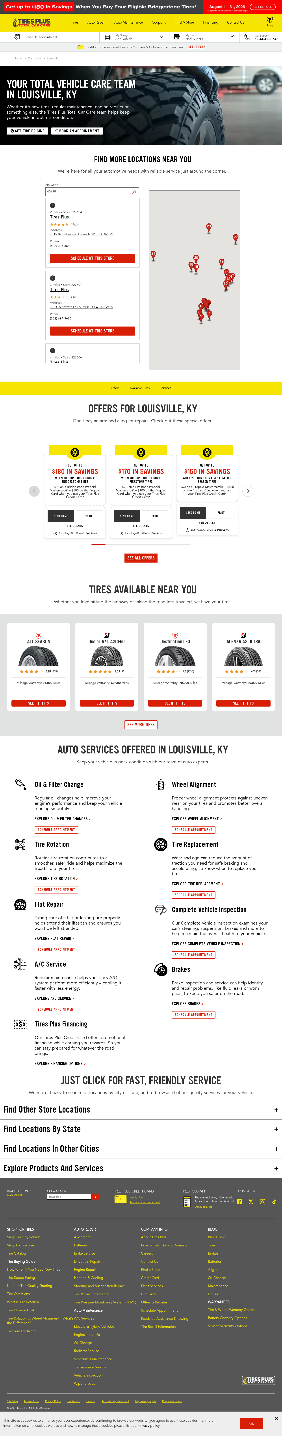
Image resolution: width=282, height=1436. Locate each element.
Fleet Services (152, 1286)
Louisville (53, 58)
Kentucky (34, 58)
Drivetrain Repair (87, 1262)
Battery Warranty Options (227, 1318)
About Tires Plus (153, 1237)
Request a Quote (172, 1401)
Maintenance (218, 1286)
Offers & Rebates (154, 1302)
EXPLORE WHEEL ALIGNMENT (195, 818)
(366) (259, 671)
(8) (74, 297)
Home (18, 58)
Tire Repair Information (91, 1294)
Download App (203, 1207)
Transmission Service (90, 1367)
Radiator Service (86, 1351)
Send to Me (61, 516)
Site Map (12, 1401)
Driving (213, 1294)
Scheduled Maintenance (93, 1359)
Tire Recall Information (158, 1327)
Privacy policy (149, 1426)
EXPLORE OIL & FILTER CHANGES (61, 818)
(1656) (190, 671)
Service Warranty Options (227, 1326)
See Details (75, 526)
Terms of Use (31, 1401)
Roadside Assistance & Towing (164, 1319)
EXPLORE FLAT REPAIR (53, 938)
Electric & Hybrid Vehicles (94, 1327)
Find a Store (135, 189)
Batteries (81, 1245)
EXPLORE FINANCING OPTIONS (59, 1063)
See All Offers (141, 558)
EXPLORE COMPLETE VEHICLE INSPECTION (206, 944)
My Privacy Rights (145, 1401)
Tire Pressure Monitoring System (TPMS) (105, 1302)
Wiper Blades (84, 1384)
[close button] (276, 1418)
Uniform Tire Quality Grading (29, 1286)
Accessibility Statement (115, 1401)
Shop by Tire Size (20, 1245)
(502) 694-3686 (60, 318)
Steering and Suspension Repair (99, 1286)
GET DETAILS (197, 47)
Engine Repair (85, 1270)
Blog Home (217, 1237)
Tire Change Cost (20, 1310)
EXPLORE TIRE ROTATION (55, 878)
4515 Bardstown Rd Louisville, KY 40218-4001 (82, 234)
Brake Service (84, 1253)
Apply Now (136, 1197)
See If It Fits (38, 703)
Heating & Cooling (88, 1278)
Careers (147, 1253)
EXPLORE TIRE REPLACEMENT (196, 884)
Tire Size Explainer (21, 1331)
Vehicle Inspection (88, 1375)
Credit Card (150, 1278)
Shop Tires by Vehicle (24, 1237)
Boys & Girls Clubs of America (164, 1245)
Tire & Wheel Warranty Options (232, 1310)
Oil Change (83, 1343)
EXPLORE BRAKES (186, 1003)
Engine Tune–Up (87, 1335)
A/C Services (84, 1318)
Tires (211, 1245)
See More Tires (141, 725)
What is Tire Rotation (23, 1302)
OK (251, 1423)
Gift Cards (149, 1294)
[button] (74, 22)
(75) (123, 671)
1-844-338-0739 (266, 39)
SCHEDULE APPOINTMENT (56, 829)
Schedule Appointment (159, 1310)
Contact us (15, 1195)
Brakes (213, 1253)
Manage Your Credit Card (145, 1202)
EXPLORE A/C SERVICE (53, 998)
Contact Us (149, 1262)
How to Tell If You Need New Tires (33, 1270)
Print (89, 516)
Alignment (82, 1237)
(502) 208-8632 (60, 245)
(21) (75, 224)
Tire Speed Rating (21, 1278)
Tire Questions (18, 1294)
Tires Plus (59, 217)
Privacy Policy (53, 1401)
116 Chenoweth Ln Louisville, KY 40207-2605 (81, 307)
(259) (55, 671)
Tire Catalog (16, 1253)
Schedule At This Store (92, 258)
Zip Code (51, 184)
